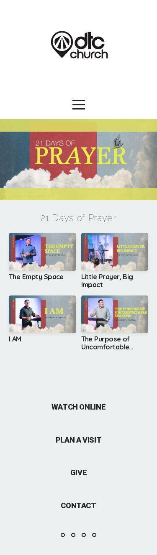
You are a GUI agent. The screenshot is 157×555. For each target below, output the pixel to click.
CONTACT (78, 505)
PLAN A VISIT (79, 439)
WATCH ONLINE (78, 406)
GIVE (78, 472)
